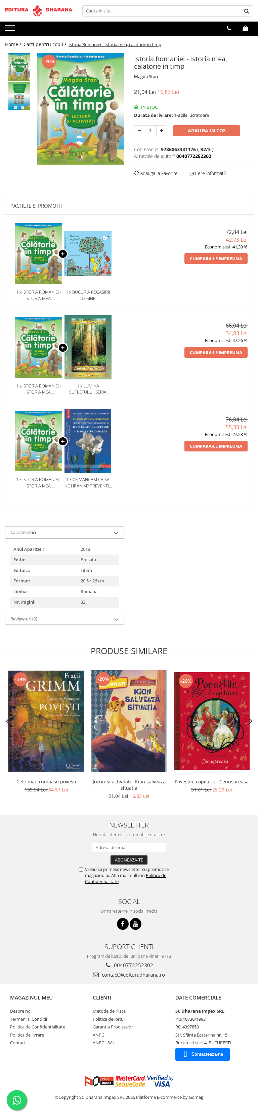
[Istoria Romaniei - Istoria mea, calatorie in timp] (80, 109)
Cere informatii (210, 173)
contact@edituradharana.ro (132, 974)
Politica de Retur (109, 1019)
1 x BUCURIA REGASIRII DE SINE (88, 295)
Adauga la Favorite (158, 173)
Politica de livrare (27, 1035)
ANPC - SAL (104, 1043)
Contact (18, 1043)
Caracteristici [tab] (23, 532)
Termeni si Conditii (28, 1019)
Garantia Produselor (113, 1027)
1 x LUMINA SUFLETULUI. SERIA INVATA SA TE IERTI (87, 389)
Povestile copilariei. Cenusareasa (212, 781)
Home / (14, 44)
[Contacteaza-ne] (229, 28)
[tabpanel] (80, 109)
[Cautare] (247, 10)
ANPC (98, 1035)
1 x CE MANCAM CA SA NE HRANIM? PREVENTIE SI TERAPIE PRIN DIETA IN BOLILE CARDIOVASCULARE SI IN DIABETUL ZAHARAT (87, 482)
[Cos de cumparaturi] (245, 28)
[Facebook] (123, 924)
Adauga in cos (207, 130)
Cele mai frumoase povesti (46, 781)
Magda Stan (146, 76)
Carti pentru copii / (46, 44)
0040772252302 (133, 965)
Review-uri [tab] (23, 619)
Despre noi (21, 1011)
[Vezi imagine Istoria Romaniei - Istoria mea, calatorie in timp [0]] (19, 67)
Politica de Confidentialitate (37, 1027)
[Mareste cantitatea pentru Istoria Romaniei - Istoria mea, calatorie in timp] (161, 130)
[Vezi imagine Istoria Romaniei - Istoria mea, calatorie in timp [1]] (19, 96)
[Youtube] (135, 924)
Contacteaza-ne (207, 1054)
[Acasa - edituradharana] (38, 10)
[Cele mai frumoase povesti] (46, 721)
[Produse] (11, 30)
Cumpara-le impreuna (216, 259)
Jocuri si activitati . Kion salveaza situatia (129, 784)
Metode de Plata (109, 1011)
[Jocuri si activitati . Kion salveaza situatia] (129, 721)
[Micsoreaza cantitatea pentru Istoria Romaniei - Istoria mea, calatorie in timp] (139, 130)
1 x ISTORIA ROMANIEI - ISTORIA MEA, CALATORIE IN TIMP (38, 295)
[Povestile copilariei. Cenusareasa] (212, 721)
